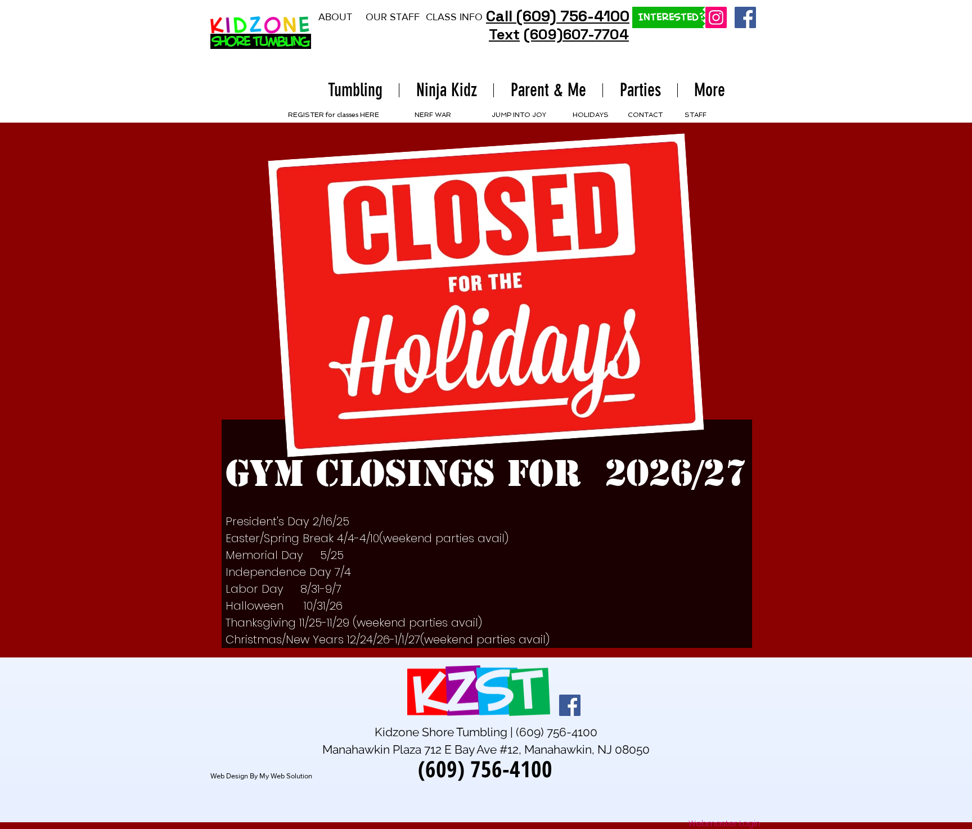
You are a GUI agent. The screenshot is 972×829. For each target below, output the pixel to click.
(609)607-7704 (576, 34)
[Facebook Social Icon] (745, 17)
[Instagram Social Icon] (716, 17)
